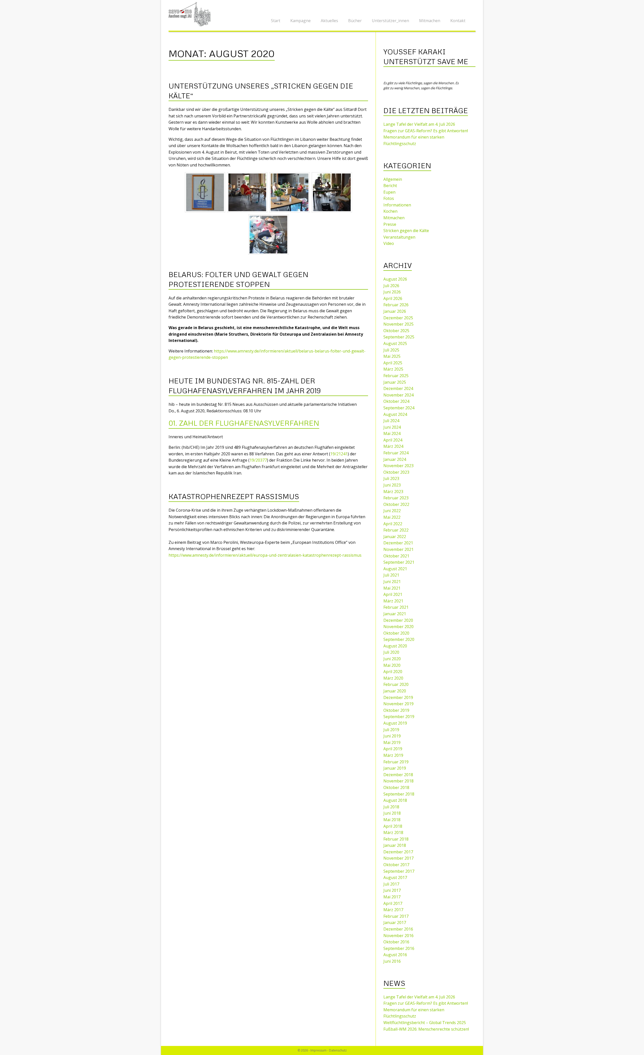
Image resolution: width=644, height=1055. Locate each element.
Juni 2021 (392, 581)
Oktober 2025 (396, 330)
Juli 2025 (391, 350)
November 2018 (398, 781)
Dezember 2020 (398, 620)
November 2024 (398, 395)
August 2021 (395, 569)
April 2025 (392, 363)
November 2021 (398, 549)
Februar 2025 (396, 375)
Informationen (397, 205)
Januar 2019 (394, 768)
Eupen (389, 192)
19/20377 (258, 460)
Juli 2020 (391, 652)
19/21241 (339, 454)
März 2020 (393, 678)
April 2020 (392, 671)
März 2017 (393, 909)
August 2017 (395, 877)
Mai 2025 (391, 356)
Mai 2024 (391, 433)
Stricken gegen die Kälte (406, 230)
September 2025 (398, 337)
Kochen (390, 211)
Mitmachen (429, 20)
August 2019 (395, 723)
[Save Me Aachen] (191, 14)
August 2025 (395, 343)
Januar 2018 (394, 845)
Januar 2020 (394, 691)
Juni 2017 (392, 890)
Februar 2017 (396, 916)
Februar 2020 (396, 684)
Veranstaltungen (399, 237)
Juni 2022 (392, 510)
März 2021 (393, 601)
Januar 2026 (394, 311)
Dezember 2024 (398, 388)
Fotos (388, 198)
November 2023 (398, 465)
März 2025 (393, 369)
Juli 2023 (391, 478)
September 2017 (398, 871)
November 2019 (398, 704)
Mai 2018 (391, 819)
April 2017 (392, 903)
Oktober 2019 (396, 710)
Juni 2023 (392, 485)
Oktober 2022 (396, 504)
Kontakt (457, 20)
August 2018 (395, 800)
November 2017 (398, 858)
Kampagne (300, 20)
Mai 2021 (391, 588)
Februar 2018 (396, 839)
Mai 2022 (391, 517)
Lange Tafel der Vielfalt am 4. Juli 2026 (419, 124)
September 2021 (398, 562)
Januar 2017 (394, 922)
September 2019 (398, 716)
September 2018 (398, 794)
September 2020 (398, 639)
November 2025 (398, 324)
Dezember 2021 (398, 543)
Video (388, 243)
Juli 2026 (391, 285)
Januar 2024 (394, 459)
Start (275, 20)
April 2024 (392, 440)
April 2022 (392, 523)
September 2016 (398, 948)
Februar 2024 (396, 453)
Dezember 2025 (398, 318)
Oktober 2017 (396, 864)
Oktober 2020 (396, 633)
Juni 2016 (392, 961)
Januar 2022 (394, 536)
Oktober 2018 (396, 787)
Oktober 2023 (396, 472)
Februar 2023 (396, 498)
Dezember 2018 (398, 774)
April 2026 (392, 298)
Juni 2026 (392, 292)
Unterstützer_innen (390, 20)
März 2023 (393, 491)
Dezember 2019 (398, 697)
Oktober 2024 (396, 401)
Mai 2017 (391, 897)
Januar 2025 (394, 382)
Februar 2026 (396, 304)
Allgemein (392, 179)
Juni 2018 (392, 813)
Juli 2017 (391, 884)
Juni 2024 (392, 427)
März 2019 (393, 755)
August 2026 (395, 279)
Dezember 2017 (398, 852)
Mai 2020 (391, 665)
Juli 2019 (391, 729)
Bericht (390, 185)
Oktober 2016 (396, 942)
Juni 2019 (392, 736)
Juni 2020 (392, 659)
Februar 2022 (396, 530)
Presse (389, 224)
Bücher (355, 20)
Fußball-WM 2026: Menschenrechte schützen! (426, 1029)
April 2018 (392, 826)
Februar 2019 (396, 762)
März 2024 (393, 446)
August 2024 (395, 414)
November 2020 (398, 626)
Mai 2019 (391, 742)
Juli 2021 (391, 575)
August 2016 (395, 954)
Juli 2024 (391, 420)
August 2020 (395, 646)
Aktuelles (329, 20)
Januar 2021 (394, 614)
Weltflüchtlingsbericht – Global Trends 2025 (424, 1022)
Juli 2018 (391, 807)
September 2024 (398, 408)
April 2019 (392, 749)
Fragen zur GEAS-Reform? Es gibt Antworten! (425, 131)
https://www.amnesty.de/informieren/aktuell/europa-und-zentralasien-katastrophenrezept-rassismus (265, 555)
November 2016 (398, 935)
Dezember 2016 (398, 929)
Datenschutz (338, 1050)
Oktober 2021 (396, 556)
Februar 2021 (396, 607)
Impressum (318, 1050)
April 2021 (392, 594)
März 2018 (393, 832)
